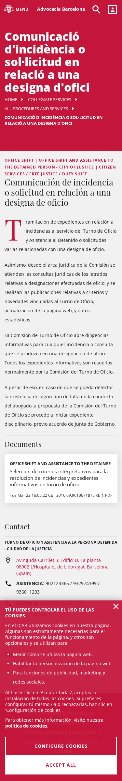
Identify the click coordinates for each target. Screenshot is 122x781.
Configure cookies (61, 746)
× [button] (116, 606)
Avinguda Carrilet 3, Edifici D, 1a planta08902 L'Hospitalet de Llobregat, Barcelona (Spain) (62, 566)
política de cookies (26, 726)
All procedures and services (36, 108)
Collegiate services (49, 99)
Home (11, 99)
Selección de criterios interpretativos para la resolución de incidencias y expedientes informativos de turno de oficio (59, 478)
